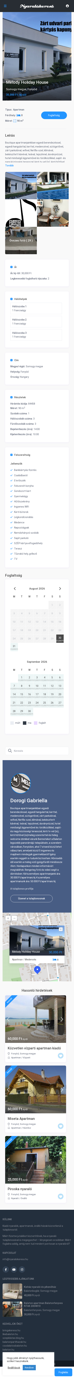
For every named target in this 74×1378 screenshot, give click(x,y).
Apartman (18, 109)
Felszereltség (22, 455)
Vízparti (26, 1057)
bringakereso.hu (11, 1330)
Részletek (20, 397)
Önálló (24, 1198)
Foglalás (63, 1372)
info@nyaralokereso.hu (15, 1259)
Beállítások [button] (14, 1367)
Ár (15, 267)
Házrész (27, 1128)
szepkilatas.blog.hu (13, 1338)
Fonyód (32, 89)
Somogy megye (16, 89)
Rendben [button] (29, 1367)
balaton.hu (8, 1349)
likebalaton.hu (10, 1334)
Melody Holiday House (26, 951)
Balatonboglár (31, 1290)
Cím (16, 360)
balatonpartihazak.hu (14, 1342)
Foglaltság (54, 115)
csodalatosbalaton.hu (15, 1345)
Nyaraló (15, 1198)
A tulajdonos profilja (21, 888)
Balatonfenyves (32, 1310)
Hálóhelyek (20, 299)
